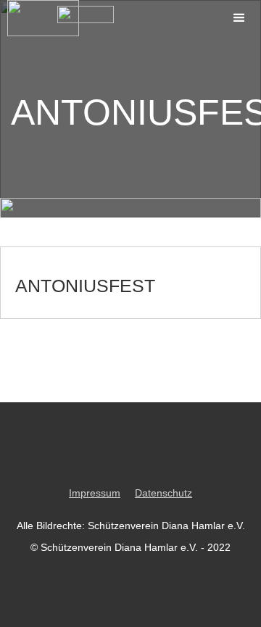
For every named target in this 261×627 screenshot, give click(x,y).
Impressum (94, 493)
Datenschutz (163, 493)
